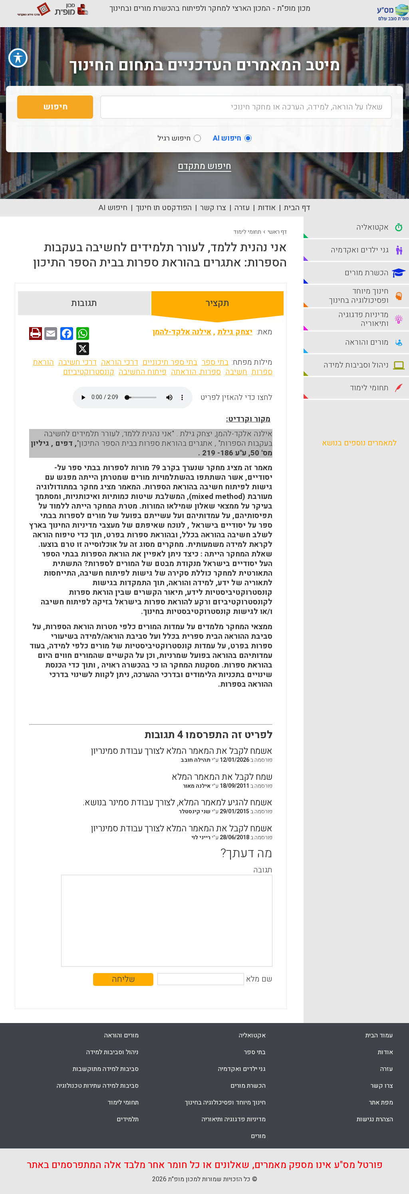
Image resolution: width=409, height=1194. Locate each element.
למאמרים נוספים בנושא (359, 443)
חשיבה (236, 371)
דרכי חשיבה (77, 362)
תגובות (84, 303)
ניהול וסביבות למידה (112, 1052)
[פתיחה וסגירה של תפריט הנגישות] (18, 58)
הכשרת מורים (248, 1086)
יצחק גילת (234, 332)
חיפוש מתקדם (204, 166)
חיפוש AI (113, 207)
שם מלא (259, 979)
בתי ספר (215, 362)
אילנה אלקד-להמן (182, 332)
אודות (267, 207)
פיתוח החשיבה (143, 371)
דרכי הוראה (119, 362)
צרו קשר (213, 207)
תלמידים (128, 1119)
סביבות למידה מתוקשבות (106, 1069)
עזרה (242, 207)
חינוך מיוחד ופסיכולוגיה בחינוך (225, 1102)
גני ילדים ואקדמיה (242, 1069)
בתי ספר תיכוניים (170, 362)
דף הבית (297, 207)
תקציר (217, 303)
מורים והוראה (121, 1035)
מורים (258, 1136)
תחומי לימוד (247, 232)
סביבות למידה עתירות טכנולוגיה (98, 1086)
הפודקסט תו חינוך (164, 207)
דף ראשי (277, 232)
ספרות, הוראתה (196, 371)
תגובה (262, 870)
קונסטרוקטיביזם (88, 371)
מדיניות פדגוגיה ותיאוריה (234, 1119)
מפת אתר (381, 1102)
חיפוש (55, 107)
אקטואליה (252, 1035)
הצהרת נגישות (375, 1119)
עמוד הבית (379, 1035)
